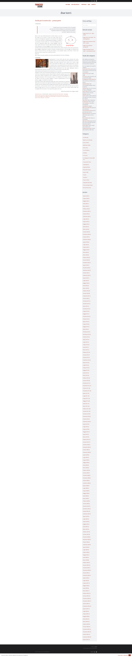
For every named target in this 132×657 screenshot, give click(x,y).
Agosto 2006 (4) (86, 547)
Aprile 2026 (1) (86, 203)
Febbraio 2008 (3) (86, 501)
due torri (44, 95)
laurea (58, 95)
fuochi (49, 95)
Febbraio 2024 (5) (86, 257)
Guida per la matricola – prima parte (48, 21)
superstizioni (59, 96)
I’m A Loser (85, 76)
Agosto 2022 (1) (86, 278)
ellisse (47, 95)
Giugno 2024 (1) (86, 247)
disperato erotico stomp (38, 95)
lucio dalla (60, 95)
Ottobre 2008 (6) (86, 480)
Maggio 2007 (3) (86, 524)
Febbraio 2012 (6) (86, 378)
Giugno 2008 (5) (86, 490)
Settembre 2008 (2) (87, 483)
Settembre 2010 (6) (87, 421)
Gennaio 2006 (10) (86, 565)
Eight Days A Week (86, 121)
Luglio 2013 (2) (86, 342)
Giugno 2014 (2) (86, 324)
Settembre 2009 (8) (87, 452)
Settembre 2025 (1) (87, 216)
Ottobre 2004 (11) (86, 603)
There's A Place (86, 180)
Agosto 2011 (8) (86, 393)
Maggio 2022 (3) (86, 283)
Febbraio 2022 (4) (86, 290)
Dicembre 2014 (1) (86, 316)
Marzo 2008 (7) (86, 498)
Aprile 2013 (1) (86, 347)
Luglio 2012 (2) (86, 365)
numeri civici (66, 95)
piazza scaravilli (50, 96)
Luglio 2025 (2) (86, 219)
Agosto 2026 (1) (86, 196)
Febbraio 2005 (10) (86, 593)
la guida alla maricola (53, 95)
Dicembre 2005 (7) (86, 567)
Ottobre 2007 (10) (86, 511)
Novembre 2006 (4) (87, 539)
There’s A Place (85, 73)
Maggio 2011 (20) (86, 401)
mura (63, 95)
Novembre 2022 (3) (87, 270)
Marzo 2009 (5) (86, 467)
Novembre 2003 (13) (87, 631)
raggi (54, 96)
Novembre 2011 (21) (87, 385)
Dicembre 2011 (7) (86, 383)
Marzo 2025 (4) (86, 229)
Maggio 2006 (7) (86, 554)
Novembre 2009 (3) (87, 447)
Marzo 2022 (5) (86, 288)
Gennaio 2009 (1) (86, 472)
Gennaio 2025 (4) (86, 231)
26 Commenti (47, 97)
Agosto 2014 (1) (86, 321)
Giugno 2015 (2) (86, 311)
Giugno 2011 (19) (86, 398)
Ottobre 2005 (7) (86, 572)
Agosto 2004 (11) (86, 608)
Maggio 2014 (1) (86, 326)
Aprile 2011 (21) (86, 403)
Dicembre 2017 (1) (86, 301)
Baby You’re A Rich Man (87, 107)
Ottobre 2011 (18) (86, 388)
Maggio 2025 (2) (86, 224)
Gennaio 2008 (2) (86, 503)
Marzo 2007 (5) (86, 529)
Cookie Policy (125, 655)
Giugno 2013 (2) (86, 344)
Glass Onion (85, 100)
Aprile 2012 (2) (86, 372)
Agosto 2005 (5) (86, 578)
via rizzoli (38, 97)
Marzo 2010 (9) (86, 437)
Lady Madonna (85, 106)
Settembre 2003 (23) (87, 637)
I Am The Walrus (86, 103)
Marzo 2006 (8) (86, 560)
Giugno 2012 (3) (86, 367)
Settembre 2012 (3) (87, 360)
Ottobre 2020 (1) (86, 298)
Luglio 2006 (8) (86, 549)
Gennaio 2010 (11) (86, 442)
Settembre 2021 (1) (87, 296)
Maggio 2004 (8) (86, 616)
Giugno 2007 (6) (86, 521)
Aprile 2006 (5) (86, 557)
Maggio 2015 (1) (86, 313)
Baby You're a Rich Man (87, 140)
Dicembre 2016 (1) (86, 303)
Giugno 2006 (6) (86, 552)
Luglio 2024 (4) (86, 244)
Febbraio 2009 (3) (86, 470)
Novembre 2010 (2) (87, 416)
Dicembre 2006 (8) (86, 537)
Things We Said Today (87, 128)
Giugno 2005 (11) (86, 583)
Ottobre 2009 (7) (86, 449)
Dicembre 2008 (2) (86, 475)
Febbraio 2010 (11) (86, 439)
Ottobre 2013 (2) (86, 337)
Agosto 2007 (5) (86, 516)
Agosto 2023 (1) (86, 265)
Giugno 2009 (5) (86, 460)
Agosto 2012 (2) (86, 362)
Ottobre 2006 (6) (86, 542)
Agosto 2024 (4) (86, 242)
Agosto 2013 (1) (86, 339)
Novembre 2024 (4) (87, 234)
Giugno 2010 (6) (86, 429)
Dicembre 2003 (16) (87, 629)
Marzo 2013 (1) (86, 349)
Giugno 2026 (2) (86, 198)
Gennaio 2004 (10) (86, 626)
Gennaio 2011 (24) (86, 411)
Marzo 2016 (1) (86, 306)
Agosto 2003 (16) (86, 639)
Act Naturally (85, 101)
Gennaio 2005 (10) (86, 596)
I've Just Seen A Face (87, 162)
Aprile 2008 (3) (86, 496)
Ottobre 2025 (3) (86, 213)
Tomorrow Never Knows (87, 110)
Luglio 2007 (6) (86, 519)
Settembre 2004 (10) (87, 606)
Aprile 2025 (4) (86, 226)
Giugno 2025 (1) (86, 221)
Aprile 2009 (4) (86, 465)
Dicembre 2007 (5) (86, 506)
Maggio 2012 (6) (86, 370)
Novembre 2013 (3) (87, 334)
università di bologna (64, 96)
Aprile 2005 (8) (86, 588)
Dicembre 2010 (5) (86, 413)
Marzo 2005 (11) (86, 590)
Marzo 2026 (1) (86, 206)
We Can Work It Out (86, 118)
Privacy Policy (120, 655)
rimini (56, 96)
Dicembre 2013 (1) (86, 331)
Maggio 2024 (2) (86, 249)
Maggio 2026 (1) (86, 201)
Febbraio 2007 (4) (86, 531)
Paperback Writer (86, 83)
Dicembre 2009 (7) (86, 444)
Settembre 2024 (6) (87, 239)
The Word (84, 88)
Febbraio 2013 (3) (86, 352)
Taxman (84, 95)
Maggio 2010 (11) (86, 431)
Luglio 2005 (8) (86, 580)
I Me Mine (84, 94)
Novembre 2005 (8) (87, 570)
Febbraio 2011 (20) (86, 408)
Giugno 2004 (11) (86, 613)
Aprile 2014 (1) (86, 329)
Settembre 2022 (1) (87, 275)
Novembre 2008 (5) (87, 478)
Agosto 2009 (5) (86, 454)
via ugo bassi (42, 97)
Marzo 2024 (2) (86, 254)
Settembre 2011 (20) (87, 390)
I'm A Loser (85, 155)
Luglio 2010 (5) (86, 426)
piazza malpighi (45, 96)
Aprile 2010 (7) (86, 434)
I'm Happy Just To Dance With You (89, 158)
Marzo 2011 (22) (86, 406)
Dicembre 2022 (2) (86, 267)
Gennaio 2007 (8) (86, 534)
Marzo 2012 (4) (86, 375)
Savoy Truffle (85, 91)
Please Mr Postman (86, 113)
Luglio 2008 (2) (86, 488)
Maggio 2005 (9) (86, 585)
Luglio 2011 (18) (86, 396)
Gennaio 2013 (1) (86, 354)
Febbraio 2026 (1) (86, 208)
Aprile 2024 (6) (86, 252)
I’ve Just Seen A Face (86, 69)
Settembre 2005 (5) (87, 575)
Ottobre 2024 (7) (86, 237)
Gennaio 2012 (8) (86, 380)
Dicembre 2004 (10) (87, 598)
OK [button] (129, 655)
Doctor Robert (85, 125)
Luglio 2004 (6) (86, 611)
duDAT (96, 646)
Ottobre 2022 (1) (86, 272)
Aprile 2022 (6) (86, 285)
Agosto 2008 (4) (86, 485)
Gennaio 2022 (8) (86, 293)
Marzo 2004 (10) (86, 621)
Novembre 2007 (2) (87, 508)
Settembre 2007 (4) (87, 513)
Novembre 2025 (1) (87, 211)
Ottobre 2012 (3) (86, 357)
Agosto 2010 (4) (86, 424)
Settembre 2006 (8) (87, 544)
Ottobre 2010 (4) (86, 419)
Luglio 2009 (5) (86, 457)
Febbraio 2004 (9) (86, 624)
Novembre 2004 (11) (87, 601)
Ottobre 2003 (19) (86, 634)
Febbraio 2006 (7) (86, 562)
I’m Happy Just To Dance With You (89, 79)
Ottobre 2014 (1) (86, 319)
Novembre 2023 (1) (87, 262)
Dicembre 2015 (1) (86, 308)
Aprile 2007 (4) (86, 526)
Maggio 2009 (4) (86, 462)
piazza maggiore (40, 96)
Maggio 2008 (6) (86, 493)
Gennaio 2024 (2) (86, 260)
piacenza (36, 96)
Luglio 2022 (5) (86, 280)
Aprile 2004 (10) (86, 619)
